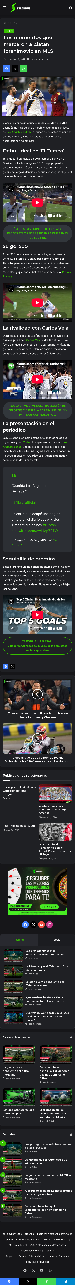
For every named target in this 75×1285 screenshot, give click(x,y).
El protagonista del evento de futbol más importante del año (53, 1113)
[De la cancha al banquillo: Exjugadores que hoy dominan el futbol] (56, 1054)
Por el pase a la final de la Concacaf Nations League (19, 791)
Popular (56, 939)
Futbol (17, 23)
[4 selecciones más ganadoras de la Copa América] (55, 793)
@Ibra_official (25, 503)
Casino (22, 1256)
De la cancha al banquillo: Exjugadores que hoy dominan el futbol (46, 1210)
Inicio (9, 23)
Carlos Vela (33, 340)
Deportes (11, 1256)
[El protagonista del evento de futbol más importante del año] (56, 1097)
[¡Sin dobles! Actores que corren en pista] (19, 1097)
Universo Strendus (58, 1256)
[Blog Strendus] (20, 7)
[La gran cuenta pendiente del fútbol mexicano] (13, 986)
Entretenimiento (37, 1256)
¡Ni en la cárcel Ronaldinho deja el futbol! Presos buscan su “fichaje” (55, 849)
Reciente (19, 939)
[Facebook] (5, 666)
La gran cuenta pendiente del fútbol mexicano (16, 1071)
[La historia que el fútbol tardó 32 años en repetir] (13, 971)
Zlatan (27, 442)
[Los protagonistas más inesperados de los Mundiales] (13, 955)
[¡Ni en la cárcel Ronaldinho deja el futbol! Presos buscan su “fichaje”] (55, 832)
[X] (12, 666)
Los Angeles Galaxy (19, 132)
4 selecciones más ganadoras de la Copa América (53, 810)
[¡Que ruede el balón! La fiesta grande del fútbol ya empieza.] (13, 1002)
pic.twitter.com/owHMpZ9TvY (35, 531)
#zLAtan (49, 525)
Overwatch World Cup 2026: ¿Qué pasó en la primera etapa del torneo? (47, 1016)
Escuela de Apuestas (37, 1261)
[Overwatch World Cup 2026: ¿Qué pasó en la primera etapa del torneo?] (13, 1017)
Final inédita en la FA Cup (19, 825)
